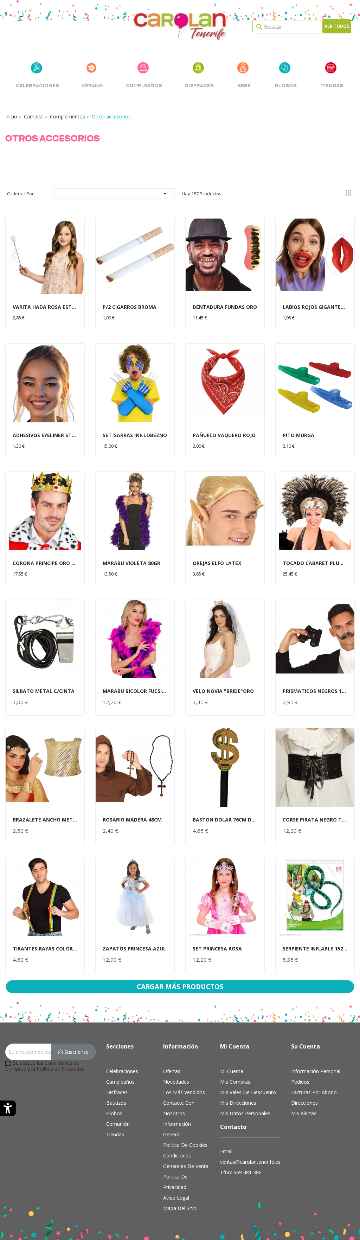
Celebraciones (122, 1071)
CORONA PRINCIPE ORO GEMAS (45, 563)
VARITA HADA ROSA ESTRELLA (45, 307)
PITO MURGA (298, 435)
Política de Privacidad (61, 1068)
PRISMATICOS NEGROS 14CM (315, 691)
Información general (177, 1129)
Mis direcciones (238, 1102)
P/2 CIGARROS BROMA (129, 307)
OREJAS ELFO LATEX (217, 563)
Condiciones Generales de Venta (185, 1160)
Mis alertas (303, 1113)
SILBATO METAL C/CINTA (44, 691)
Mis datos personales (245, 1113)
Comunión (118, 1124)
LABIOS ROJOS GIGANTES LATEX (315, 307)
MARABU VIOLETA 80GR (131, 563)
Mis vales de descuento (248, 1092)
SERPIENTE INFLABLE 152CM (315, 948)
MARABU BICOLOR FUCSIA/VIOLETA (135, 691)
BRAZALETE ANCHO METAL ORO (45, 819)
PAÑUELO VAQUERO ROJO (224, 435)
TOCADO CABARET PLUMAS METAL (315, 563)
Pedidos (300, 1081)
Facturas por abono (314, 1092)
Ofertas (171, 1071)
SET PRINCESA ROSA (217, 948)
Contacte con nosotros (178, 1108)
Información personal (315, 1071)
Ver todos (336, 26)
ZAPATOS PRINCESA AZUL (134, 948)
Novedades (176, 1081)
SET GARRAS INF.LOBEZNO (135, 435)
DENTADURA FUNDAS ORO (225, 307)
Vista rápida (45, 259)
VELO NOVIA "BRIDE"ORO (223, 691)
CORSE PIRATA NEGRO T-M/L (315, 819)
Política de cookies (185, 1145)
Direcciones (304, 1102)
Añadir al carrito (41, 316)
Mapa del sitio (180, 1208)
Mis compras (235, 1081)
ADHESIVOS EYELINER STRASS (45, 435)
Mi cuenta (231, 1071)
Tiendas (115, 1134)
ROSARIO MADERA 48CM (132, 819)
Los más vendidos (184, 1092)
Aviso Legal (176, 1197)
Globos (114, 1113)
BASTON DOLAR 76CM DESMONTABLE (225, 819)
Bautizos (116, 1102)
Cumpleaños (120, 1081)
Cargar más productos (180, 986)
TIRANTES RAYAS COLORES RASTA (45, 948)
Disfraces (117, 1092)
